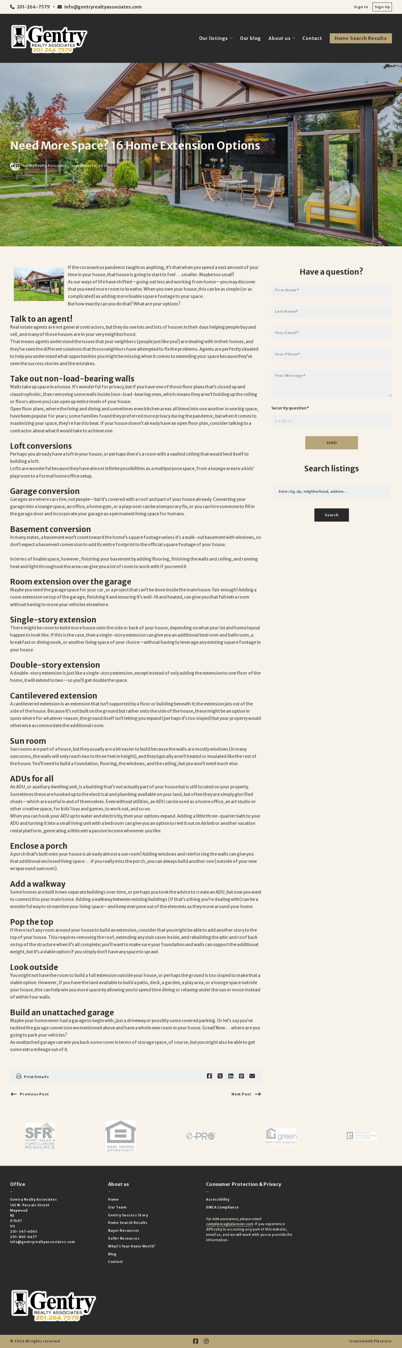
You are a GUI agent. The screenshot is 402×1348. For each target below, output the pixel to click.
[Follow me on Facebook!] (195, 1341)
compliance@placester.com (229, 1224)
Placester (383, 1341)
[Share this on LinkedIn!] (231, 1076)
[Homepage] (49, 38)
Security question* (290, 408)
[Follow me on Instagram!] (206, 1341)
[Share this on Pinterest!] (241, 1076)
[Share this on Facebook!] (209, 1076)
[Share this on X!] (220, 1076)
